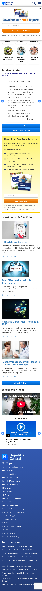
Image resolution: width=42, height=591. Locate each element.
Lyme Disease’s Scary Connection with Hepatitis (19, 569)
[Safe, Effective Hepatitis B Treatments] (21, 269)
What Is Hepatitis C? (9, 474)
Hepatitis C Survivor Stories (12, 526)
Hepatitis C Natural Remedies (13, 512)
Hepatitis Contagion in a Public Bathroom (17, 566)
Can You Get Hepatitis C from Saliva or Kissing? (19, 553)
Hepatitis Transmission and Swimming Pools (18, 584)
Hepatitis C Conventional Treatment (15, 502)
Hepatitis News (7, 470)
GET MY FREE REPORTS (21, 31)
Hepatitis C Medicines (10, 505)
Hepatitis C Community (10, 537)
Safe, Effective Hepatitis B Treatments (16, 281)
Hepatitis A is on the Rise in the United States (19, 550)
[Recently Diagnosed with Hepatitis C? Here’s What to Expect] (21, 350)
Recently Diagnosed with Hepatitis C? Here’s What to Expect (21, 363)
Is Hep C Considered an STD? (17, 241)
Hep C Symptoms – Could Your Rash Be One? (18, 546)
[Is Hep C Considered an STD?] (21, 230)
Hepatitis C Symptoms (10, 477)
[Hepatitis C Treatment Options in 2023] (21, 309)
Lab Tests (5, 495)
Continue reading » (9, 256)
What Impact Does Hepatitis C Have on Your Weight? (18, 574)
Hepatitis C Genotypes (10, 484)
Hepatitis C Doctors (9, 533)
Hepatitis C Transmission (11, 481)
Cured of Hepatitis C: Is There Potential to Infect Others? (19, 580)
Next (39, 101)
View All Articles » (21, 383)
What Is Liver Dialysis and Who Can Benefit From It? (20, 561)
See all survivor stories (21, 130)
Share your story (21, 126)
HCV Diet (5, 523)
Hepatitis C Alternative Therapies (14, 509)
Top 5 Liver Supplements (11, 516)
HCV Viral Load (7, 488)
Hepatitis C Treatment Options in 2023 (20, 323)
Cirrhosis (5, 530)
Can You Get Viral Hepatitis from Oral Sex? (17, 557)
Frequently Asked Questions (12, 467)
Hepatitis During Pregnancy (12, 498)
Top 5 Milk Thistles (9, 519)
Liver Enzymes (7, 491)
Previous (2, 101)
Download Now (21, 201)
